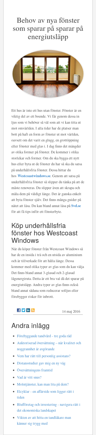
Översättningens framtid (34, 370)
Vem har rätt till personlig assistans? (43, 355)
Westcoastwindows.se (34, 175)
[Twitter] (23, 310)
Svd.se (76, 205)
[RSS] (33, 310)
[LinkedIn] (28, 310)
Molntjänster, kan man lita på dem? (43, 384)
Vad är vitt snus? (29, 377)
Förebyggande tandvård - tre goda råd (44, 335)
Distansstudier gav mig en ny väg (41, 363)
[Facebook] (19, 310)
